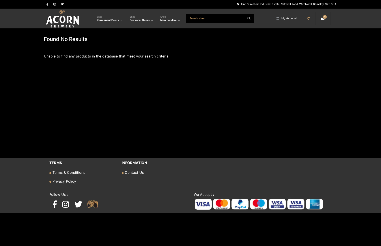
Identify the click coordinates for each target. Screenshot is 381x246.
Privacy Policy (63, 181)
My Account (289, 18)
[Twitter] (62, 4)
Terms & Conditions (68, 172)
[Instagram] (54, 4)
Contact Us (134, 172)
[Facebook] (47, 4)
